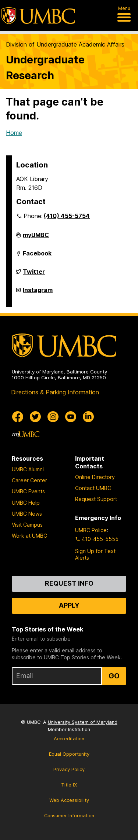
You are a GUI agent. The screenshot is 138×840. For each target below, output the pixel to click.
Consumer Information (69, 815)
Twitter (34, 274)
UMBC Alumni (28, 469)
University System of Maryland (82, 722)
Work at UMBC (29, 536)
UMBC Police (91, 530)
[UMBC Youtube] (71, 417)
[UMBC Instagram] (53, 417)
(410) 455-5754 (67, 216)
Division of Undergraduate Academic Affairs (65, 44)
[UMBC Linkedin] (88, 417)
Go (114, 675)
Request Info (69, 583)
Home (14, 132)
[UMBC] (38, 15)
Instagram (38, 292)
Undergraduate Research (45, 67)
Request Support (96, 499)
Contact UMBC (93, 488)
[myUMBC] (26, 434)
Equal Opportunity (69, 754)
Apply (69, 605)
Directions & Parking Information (55, 392)
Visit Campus (27, 525)
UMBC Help (26, 503)
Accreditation (69, 738)
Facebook (37, 256)
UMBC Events (28, 491)
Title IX (69, 785)
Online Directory (95, 477)
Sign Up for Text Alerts (95, 554)
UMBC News (27, 514)
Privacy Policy (69, 769)
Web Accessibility (69, 800)
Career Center (29, 480)
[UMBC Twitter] (35, 417)
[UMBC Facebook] (18, 417)
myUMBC (36, 238)
